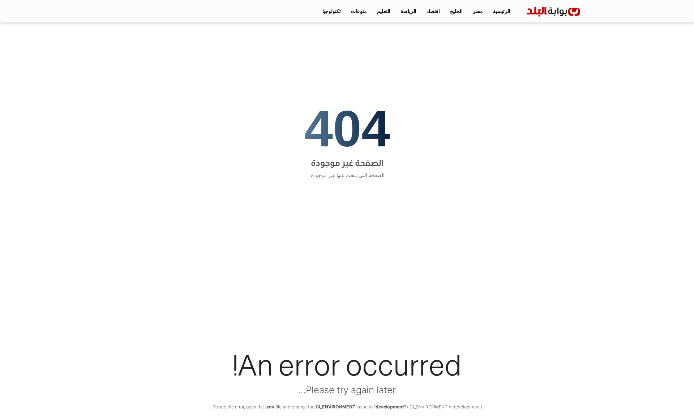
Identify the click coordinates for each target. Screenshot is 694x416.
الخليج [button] (456, 11)
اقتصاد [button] (433, 11)
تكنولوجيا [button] (331, 11)
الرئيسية (501, 11)
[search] (119, 11)
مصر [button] (478, 11)
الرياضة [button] (408, 11)
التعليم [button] (383, 11)
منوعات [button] (359, 11)
